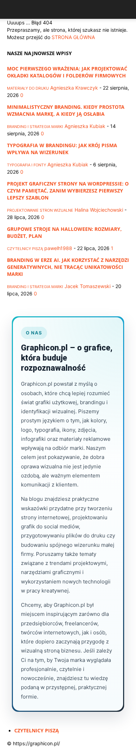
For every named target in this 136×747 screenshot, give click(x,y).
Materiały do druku (28, 88)
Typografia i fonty (26, 165)
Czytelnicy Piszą (25, 248)
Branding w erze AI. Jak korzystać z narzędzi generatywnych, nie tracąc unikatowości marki (68, 267)
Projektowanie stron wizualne (40, 210)
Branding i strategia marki (35, 126)
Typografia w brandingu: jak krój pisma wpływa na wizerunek (62, 149)
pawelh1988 (58, 248)
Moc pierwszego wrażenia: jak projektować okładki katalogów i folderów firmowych (67, 72)
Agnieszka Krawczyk (74, 88)
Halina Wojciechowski (99, 210)
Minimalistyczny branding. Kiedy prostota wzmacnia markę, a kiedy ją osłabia (65, 110)
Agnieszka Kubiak (85, 126)
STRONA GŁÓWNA (73, 37)
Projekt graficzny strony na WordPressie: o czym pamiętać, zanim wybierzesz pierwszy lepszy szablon (68, 190)
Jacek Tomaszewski (88, 286)
